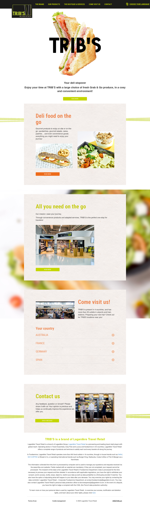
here (94, 493)
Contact (108, 4)
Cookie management (59, 501)
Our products (54, 4)
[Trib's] (22, 11)
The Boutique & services (74, 4)
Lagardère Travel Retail (77, 444)
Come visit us (94, 4)
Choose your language (139, 4)
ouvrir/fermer (113, 335)
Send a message (47, 420)
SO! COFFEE (33, 457)
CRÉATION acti (117, 501)
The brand (39, 4)
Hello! (120, 454)
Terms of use (32, 501)
